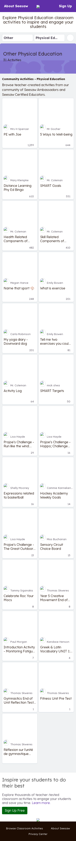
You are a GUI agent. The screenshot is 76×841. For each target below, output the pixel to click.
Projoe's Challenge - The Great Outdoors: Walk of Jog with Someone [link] (19, 547)
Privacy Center (38, 834)
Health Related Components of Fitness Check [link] (16, 239)
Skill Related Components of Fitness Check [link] (52, 239)
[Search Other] (70, 37)
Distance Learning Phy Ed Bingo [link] (17, 188)
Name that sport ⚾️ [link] (19, 288)
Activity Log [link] (13, 391)
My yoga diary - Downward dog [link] (16, 341)
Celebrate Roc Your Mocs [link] (19, 598)
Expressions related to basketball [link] (19, 495)
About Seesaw (16, 6)
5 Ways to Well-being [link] (56, 134)
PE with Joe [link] (12, 134)
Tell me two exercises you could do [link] (55, 341)
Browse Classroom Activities (24, 828)
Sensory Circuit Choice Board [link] (51, 547)
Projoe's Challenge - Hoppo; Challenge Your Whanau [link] (55, 444)
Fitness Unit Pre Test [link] (56, 698)
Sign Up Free (15, 810)
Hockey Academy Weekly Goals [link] (54, 495)
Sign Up (65, 6)
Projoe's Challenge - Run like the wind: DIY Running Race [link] (19, 444)
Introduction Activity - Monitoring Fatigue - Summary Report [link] (19, 649)
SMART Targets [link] (52, 391)
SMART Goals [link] (50, 186)
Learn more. (41, 803)
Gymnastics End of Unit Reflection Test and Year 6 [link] (19, 700)
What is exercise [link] (52, 288)
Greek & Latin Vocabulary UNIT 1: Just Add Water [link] (55, 649)
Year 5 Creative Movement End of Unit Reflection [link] (54, 598)
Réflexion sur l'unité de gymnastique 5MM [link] (18, 752)
